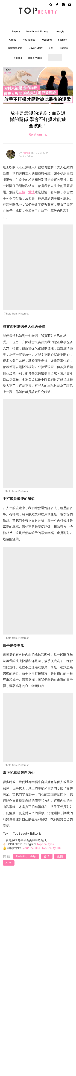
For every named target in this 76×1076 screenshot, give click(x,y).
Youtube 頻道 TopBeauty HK (42, 848)
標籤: (7, 856)
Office (12, 39)
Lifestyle (59, 31)
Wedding (47, 39)
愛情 (31, 192)
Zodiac (64, 47)
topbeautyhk (45, 844)
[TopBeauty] (38, 10)
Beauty (16, 31)
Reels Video (35, 57)
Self (51, 47)
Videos (18, 57)
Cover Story (36, 47)
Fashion (62, 39)
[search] (50, 4)
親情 (60, 856)
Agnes (27, 152)
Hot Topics (29, 39)
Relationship (15, 47)
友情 (22, 192)
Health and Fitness (37, 31)
